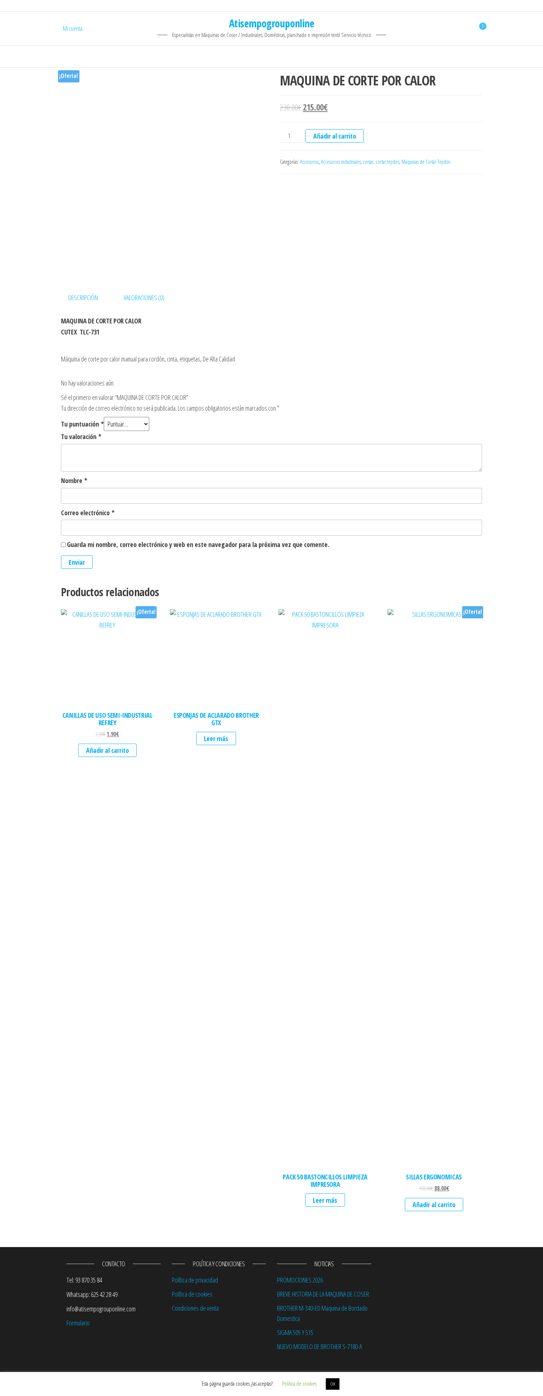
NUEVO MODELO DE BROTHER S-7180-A (319, 1346)
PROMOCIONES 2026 (300, 1280)
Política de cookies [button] (299, 1383)
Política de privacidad (195, 1280)
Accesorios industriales (341, 161)
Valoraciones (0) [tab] (144, 297)
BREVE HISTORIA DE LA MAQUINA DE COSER (323, 1294)
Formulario (78, 1322)
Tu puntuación (82, 424)
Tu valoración (81, 436)
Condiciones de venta (195, 1308)
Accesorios (309, 161)
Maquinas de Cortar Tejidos (426, 161)
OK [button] (332, 1383)
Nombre (74, 480)
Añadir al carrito (334, 136)
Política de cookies (192, 1294)
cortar (368, 161)
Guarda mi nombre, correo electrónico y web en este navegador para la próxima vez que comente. (198, 544)
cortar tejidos (387, 161)
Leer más (216, 738)
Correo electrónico (88, 512)
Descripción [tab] (83, 297)
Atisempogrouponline (271, 23)
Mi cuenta (72, 28)
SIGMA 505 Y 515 (295, 1332)
